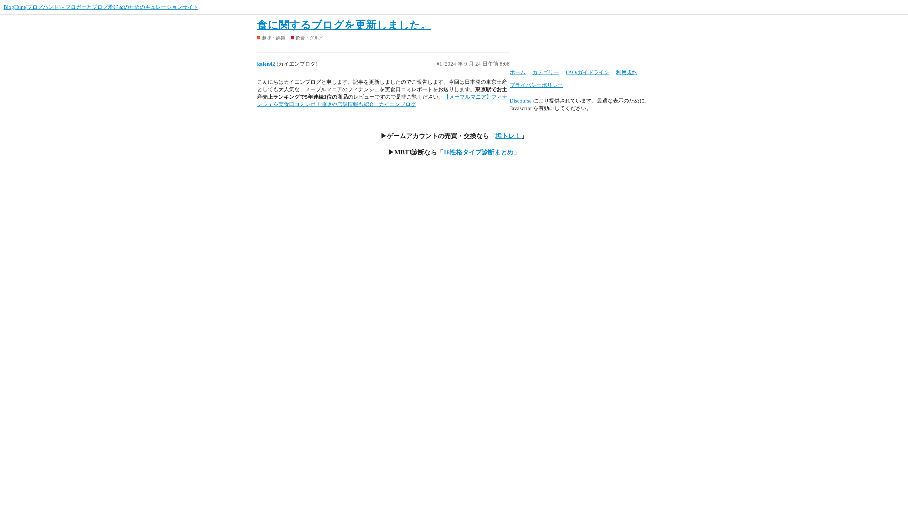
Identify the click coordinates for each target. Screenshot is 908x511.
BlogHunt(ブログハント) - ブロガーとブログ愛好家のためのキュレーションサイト (101, 7)
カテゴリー (545, 72)
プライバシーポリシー (536, 85)
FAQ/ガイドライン (587, 72)
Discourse (521, 101)
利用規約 (626, 72)
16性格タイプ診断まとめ (478, 152)
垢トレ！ (508, 135)
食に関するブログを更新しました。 (344, 25)
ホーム (518, 72)
